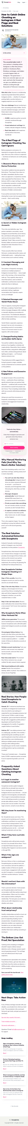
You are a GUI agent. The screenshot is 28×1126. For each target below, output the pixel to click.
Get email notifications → (8, 1025)
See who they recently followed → (11, 1017)
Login (23, 2)
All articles (6, 8)
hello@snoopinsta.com (18, 1029)
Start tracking (14, 447)
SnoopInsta (21, 547)
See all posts (15, 1106)
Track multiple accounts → (9, 1021)
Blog (19, 2)
